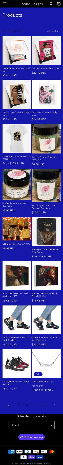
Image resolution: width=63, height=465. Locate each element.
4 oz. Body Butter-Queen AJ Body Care (15, 204)
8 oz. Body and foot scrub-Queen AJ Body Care (44, 206)
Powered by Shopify (42, 463)
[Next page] (54, 404)
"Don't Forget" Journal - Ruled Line (16, 113)
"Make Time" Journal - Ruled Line (45, 113)
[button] (4, 4)
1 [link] (9, 404)
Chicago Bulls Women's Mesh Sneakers (16, 382)
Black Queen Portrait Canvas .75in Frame (45, 250)
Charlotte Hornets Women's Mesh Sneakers (44, 338)
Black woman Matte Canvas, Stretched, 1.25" (16, 294)
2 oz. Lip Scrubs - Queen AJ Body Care (44, 158)
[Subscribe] (50, 425)
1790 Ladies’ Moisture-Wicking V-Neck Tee (16, 157)
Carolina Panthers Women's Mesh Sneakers (15, 338)
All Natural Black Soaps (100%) (17, 244)
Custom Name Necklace (43, 381)
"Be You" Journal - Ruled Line (45, 68)
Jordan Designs (26, 463)
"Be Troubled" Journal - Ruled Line (16, 69)
